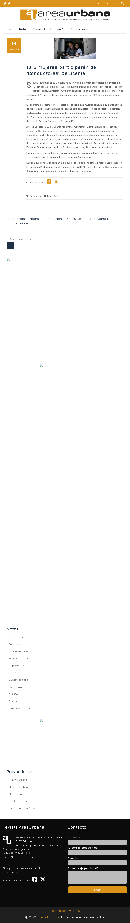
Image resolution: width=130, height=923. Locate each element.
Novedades (16, 636)
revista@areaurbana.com (18, 857)
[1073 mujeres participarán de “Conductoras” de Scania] (65, 306)
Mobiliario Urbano (19, 786)
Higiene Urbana (18, 779)
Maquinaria (15, 793)
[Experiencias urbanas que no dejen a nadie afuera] (35, 212)
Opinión (13, 694)
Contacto (88, 3)
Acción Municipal (18, 651)
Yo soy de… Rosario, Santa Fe (88, 218)
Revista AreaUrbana (47, 28)
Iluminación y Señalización (24, 808)
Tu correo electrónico (83, 847)
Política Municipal (19, 658)
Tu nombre (75, 837)
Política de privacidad (65, 910)
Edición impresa (107, 3)
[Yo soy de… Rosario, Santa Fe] (95, 212)
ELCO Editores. (24, 841)
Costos (13, 701)
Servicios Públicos (19, 708)
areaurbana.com (49, 917)
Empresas (15, 644)
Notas (23, 28)
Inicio (10, 28)
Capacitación (17, 665)
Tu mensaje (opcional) (83, 868)
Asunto (73, 858)
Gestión (13, 672)
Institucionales (18, 801)
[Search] (10, 245)
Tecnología (15, 686)
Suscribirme (79, 28)
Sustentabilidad (18, 679)
